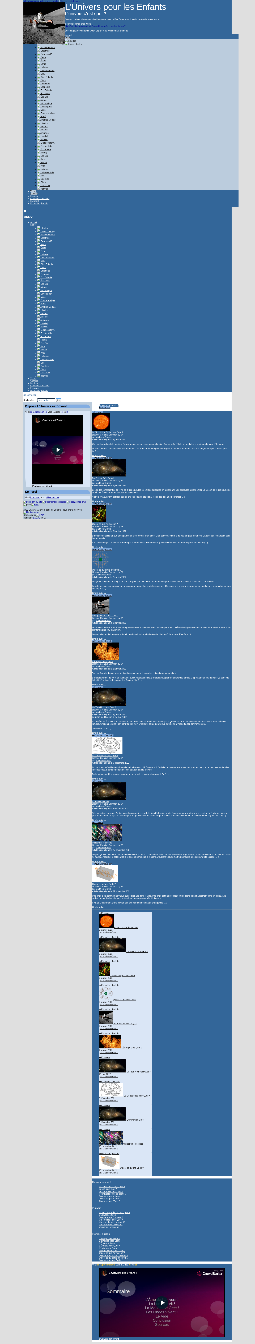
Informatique (46, 103)
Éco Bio (44, 97)
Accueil (68, 35)
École (43, 60)
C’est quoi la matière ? (109, 1238)
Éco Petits (45, 93)
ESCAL (36, 518)
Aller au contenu (31, 1)
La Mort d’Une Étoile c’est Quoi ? (107, 432)
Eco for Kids (46, 146)
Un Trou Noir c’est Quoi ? (104, 707)
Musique (34, 196)
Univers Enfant (47, 70)
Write (42, 166)
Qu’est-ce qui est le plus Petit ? (106, 570)
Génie (43, 57)
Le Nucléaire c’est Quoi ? (111, 1191)
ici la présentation (106, 1265)
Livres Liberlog (75, 44)
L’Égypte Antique (107, 1243)
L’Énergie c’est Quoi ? (102, 661)
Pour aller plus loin (39, 203)
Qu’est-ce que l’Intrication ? (105, 524)
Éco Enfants (46, 90)
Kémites (44, 189)
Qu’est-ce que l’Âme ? (109, 1201)
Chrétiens (45, 83)
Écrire (43, 64)
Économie (45, 87)
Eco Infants (45, 149)
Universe (44, 169)
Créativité (45, 51)
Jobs (42, 159)
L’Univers (34, 201)
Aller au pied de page (70, 1)
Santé (43, 116)
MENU (28, 216)
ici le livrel (35, 497)
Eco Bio (44, 156)
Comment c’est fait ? (39, 198)
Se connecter (29, 395)
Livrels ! (44, 136)
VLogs (33, 191)
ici (130, 1265)
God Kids (44, 179)
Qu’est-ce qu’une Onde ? (104, 884)
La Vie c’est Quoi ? (108, 1189)
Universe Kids (47, 172)
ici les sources (52, 497)
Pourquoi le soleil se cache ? (112, 1194)
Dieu (42, 74)
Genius (43, 162)
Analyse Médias (48, 120)
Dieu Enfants (46, 77)
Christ (43, 80)
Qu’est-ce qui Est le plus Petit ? (113, 1255)
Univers (44, 67)
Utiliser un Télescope (102, 843)
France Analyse (47, 113)
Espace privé (80, 502)
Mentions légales (58, 502)
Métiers (44, 126)
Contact (34, 193)
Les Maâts (45, 185)
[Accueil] (44, 43)
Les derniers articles (108, 405)
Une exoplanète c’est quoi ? (112, 1222)
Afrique (43, 100)
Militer (43, 110)
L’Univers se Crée (100, 801)
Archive (44, 139)
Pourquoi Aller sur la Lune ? (105, 615)
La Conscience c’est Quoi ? (105, 755)
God (42, 176)
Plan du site (104, 407)
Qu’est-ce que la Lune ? (110, 1196)
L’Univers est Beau (108, 1248)
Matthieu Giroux (103, 437)
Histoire (44, 123)
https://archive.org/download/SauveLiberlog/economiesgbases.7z (96, 26)
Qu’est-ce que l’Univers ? (111, 1217)
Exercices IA (46, 54)
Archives (44, 133)
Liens (67, 37)
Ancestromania (47, 47)
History (43, 153)
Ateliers (44, 130)
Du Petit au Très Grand (103, 478)
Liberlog (72, 41)
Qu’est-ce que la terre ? (110, 1199)
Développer (46, 106)
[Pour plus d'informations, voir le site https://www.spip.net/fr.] (40, 515)
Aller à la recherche (49, 1)
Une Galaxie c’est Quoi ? (110, 1224)
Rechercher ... (30, 400)
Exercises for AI (47, 143)
